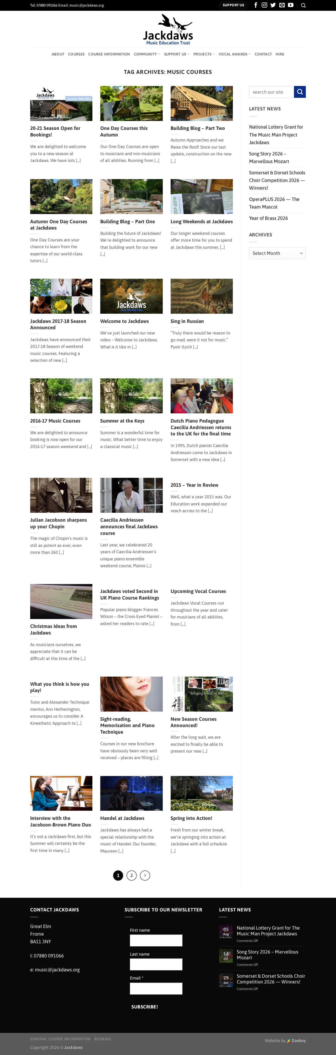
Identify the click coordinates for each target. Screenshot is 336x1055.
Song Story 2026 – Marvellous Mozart (269, 157)
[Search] (303, 5)
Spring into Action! (191, 818)
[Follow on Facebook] (256, 5)
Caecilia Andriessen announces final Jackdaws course (129, 526)
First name (140, 930)
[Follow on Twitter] (273, 5)
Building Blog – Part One (127, 221)
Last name (140, 954)
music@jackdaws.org (57, 969)
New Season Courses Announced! (194, 722)
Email (136, 978)
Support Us (175, 54)
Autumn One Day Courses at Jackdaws (58, 225)
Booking (102, 1039)
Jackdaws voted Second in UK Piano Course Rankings (129, 594)
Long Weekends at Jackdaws (202, 221)
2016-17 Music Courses (55, 421)
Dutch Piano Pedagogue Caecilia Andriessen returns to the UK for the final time (201, 427)
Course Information (109, 54)
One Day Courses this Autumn (124, 131)
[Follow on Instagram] (264, 5)
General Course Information (60, 1039)
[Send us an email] (282, 5)
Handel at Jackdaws (122, 818)
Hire (280, 54)
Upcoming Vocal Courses (198, 591)
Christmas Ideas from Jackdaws (53, 629)
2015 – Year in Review (194, 485)
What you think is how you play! (59, 687)
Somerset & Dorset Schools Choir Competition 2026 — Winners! (277, 180)
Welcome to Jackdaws (124, 321)
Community (145, 54)
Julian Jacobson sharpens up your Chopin (58, 523)
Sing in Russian (187, 321)
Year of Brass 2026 (268, 218)
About (58, 54)
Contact (263, 54)
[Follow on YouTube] (290, 5)
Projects (202, 54)
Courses (76, 54)
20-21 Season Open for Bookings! (55, 131)
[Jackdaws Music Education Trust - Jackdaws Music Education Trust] (168, 29)
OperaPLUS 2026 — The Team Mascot (274, 203)
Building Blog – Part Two (198, 128)
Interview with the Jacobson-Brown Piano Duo (60, 821)
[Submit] (300, 92)
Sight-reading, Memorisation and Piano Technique (127, 725)
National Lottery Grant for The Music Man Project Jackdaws (276, 134)
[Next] (145, 875)
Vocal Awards (233, 54)
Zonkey (298, 1040)
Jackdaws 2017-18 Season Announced (58, 324)
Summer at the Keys (122, 421)
